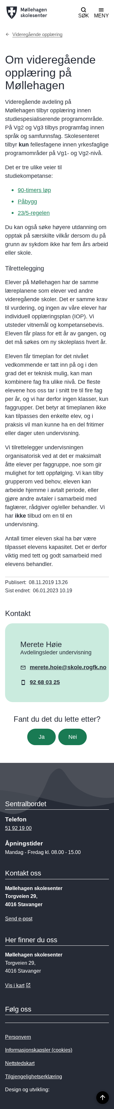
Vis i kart (14, 985)
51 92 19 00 (18, 828)
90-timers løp (34, 190)
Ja (42, 737)
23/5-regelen (34, 213)
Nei (72, 737)
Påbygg (27, 201)
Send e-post (18, 918)
